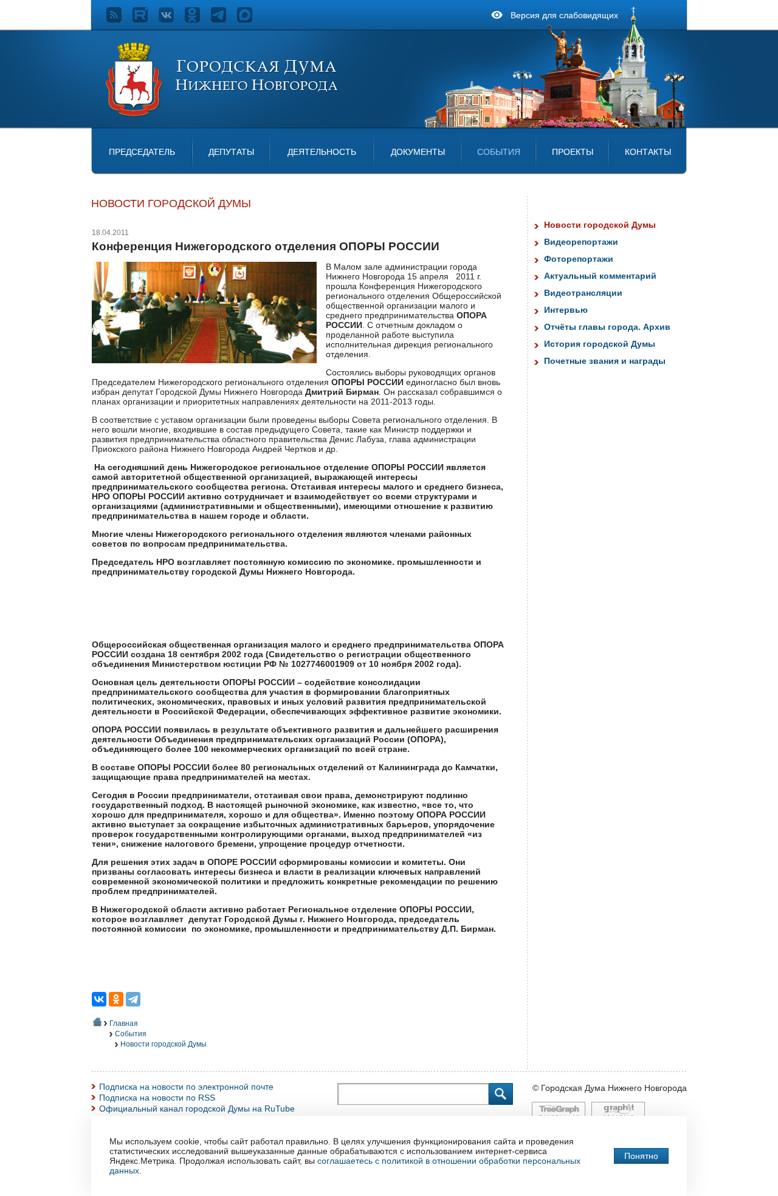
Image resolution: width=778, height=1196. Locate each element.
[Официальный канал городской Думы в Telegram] (224, 19)
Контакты (648, 152)
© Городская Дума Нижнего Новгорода (609, 1088)
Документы (418, 152)
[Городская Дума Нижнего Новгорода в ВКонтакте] (172, 19)
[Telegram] (133, 999)
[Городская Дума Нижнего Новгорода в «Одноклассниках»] (198, 19)
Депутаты (231, 152)
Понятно (641, 1156)
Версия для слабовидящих (564, 15)
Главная (123, 1023)
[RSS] (119, 19)
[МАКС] (250, 19)
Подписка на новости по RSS (157, 1097)
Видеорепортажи (581, 242)
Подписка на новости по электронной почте (186, 1087)
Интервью (566, 310)
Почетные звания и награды (605, 361)
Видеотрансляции (583, 293)
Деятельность (321, 152)
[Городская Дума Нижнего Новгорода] (222, 114)
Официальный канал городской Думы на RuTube (197, 1108)
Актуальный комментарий (600, 276)
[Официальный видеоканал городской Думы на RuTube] (146, 19)
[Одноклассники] (116, 999)
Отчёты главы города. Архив (607, 327)
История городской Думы (599, 344)
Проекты (572, 152)
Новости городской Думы (163, 1044)
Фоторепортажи (578, 259)
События (498, 152)
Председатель (142, 152)
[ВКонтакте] (99, 999)
